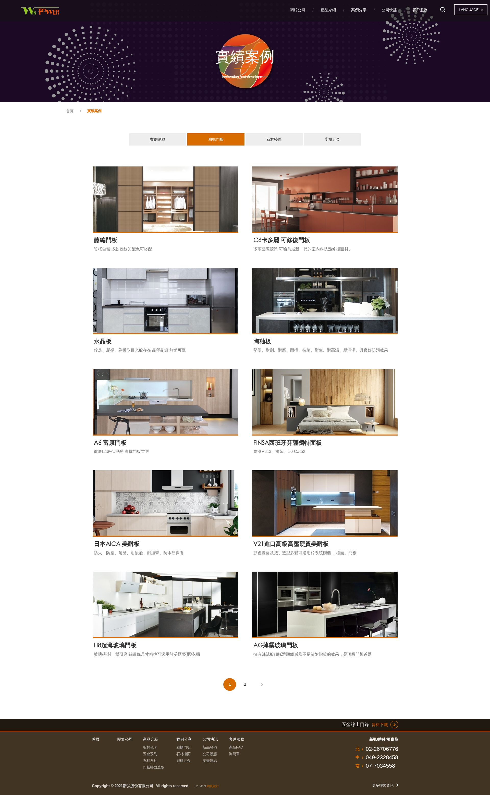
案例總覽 (157, 139)
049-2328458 (382, 757)
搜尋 (443, 11)
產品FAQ (236, 747)
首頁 (70, 111)
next (260, 684)
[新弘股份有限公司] (41, 10)
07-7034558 (380, 766)
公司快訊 (389, 9)
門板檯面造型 (153, 767)
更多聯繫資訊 (383, 785)
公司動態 (210, 754)
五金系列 (150, 754)
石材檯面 (274, 139)
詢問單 (234, 754)
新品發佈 (210, 747)
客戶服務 (420, 9)
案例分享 (358, 9)
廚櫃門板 (216, 139)
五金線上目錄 (364, 724)
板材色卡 (150, 747)
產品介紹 (328, 9)
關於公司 (297, 9)
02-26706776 (382, 749)
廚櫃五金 (332, 139)
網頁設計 (213, 786)
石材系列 (150, 760)
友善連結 (210, 760)
